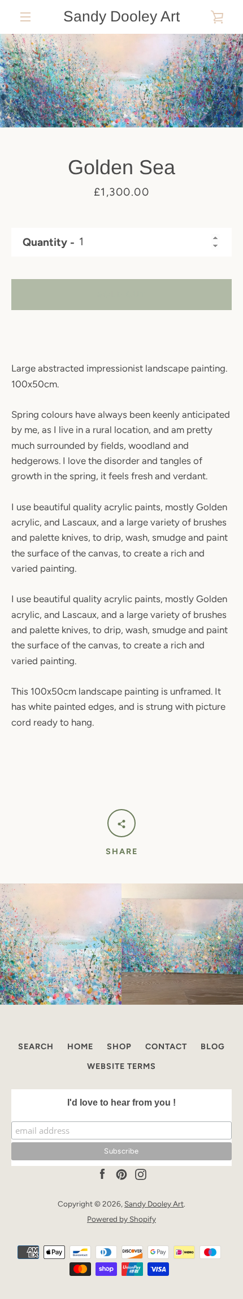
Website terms (121, 1066)
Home (80, 1046)
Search (36, 1046)
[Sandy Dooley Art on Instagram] (140, 1173)
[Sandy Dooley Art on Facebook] (102, 1173)
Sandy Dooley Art (121, 16)
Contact (166, 1046)
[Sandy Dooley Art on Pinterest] (121, 1173)
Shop (119, 1046)
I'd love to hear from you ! (121, 1102)
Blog (213, 1046)
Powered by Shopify (121, 1218)
